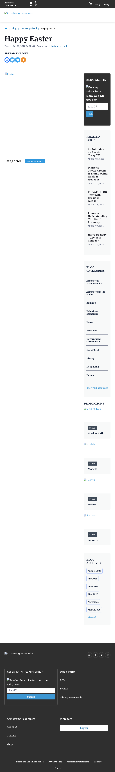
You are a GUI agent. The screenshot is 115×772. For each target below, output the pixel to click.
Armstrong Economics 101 (94, 282)
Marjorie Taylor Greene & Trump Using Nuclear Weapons (98, 173)
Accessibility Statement (78, 762)
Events (64, 688)
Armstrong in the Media (95, 293)
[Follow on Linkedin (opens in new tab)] (31, 2)
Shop (10, 744)
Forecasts (91, 330)
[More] (23, 60)
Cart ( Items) (101, 4)
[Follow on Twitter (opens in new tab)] (31, 5)
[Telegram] (17, 60)
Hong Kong (92, 366)
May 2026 (93, 594)
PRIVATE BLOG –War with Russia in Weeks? (97, 196)
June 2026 (93, 586)
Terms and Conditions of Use (30, 762)
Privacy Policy (55, 762)
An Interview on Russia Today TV (96, 152)
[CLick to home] (7, 28)
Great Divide (93, 350)
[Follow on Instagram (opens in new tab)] (36, 5)
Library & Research (71, 697)
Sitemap (98, 762)
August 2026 (94, 571)
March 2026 (94, 609)
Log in (84, 727)
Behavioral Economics (92, 312)
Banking (91, 303)
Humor (90, 375)
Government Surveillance (93, 340)
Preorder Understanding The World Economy (97, 218)
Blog (14, 28)
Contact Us (10, 5)
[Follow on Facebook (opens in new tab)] (35, 2)
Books (89, 322)
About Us (9, 2)
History (90, 358)
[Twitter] (12, 60)
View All (92, 617)
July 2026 (92, 578)
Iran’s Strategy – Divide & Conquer (97, 237)
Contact (11, 735)
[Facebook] (7, 60)
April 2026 (93, 602)
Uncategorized (29, 28)
